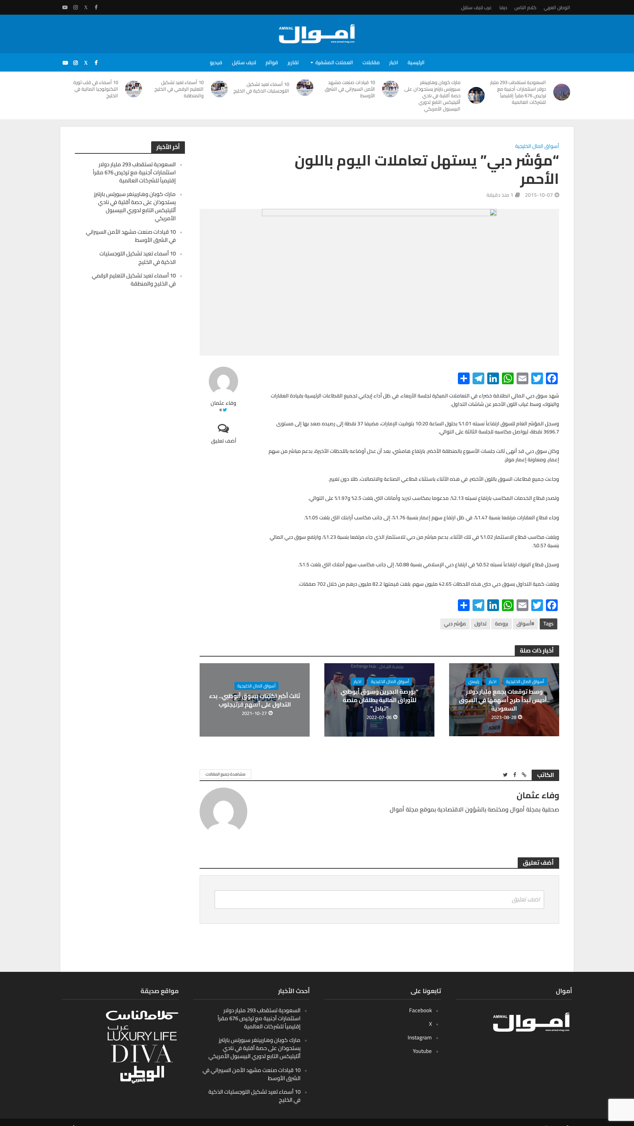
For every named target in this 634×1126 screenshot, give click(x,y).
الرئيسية (416, 62)
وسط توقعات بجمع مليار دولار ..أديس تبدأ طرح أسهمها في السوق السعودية (504, 700)
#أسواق (525, 623)
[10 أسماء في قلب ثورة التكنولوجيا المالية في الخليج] (133, 88)
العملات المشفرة (334, 62)
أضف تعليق (223, 440)
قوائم (272, 62)
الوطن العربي (557, 7)
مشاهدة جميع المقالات (225, 774)
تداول (480, 623)
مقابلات (371, 62)
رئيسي (473, 682)
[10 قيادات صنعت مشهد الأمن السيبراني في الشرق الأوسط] (390, 88)
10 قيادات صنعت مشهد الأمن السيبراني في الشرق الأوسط (350, 89)
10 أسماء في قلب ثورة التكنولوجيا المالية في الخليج (95, 89)
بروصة (501, 623)
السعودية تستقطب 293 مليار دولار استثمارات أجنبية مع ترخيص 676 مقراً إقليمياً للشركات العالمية (518, 92)
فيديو (216, 62)
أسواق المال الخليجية (537, 146)
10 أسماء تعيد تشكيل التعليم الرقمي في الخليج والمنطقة (179, 89)
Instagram (420, 1037)
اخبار (393, 62)
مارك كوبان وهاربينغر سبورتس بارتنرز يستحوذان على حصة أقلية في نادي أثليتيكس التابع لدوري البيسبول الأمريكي (432, 95)
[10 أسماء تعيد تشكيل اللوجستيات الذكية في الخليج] (304, 87)
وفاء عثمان (223, 403)
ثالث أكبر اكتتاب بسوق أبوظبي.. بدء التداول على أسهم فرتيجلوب (254, 700)
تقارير (293, 62)
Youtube (422, 1051)
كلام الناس (525, 7)
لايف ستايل (244, 62)
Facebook (420, 1010)
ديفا (503, 7)
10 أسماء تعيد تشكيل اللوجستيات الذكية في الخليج (261, 87)
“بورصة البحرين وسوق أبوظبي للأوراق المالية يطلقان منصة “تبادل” (379, 700)
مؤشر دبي (455, 623)
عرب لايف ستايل (476, 7)
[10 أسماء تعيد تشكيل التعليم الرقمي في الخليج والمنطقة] (219, 88)
